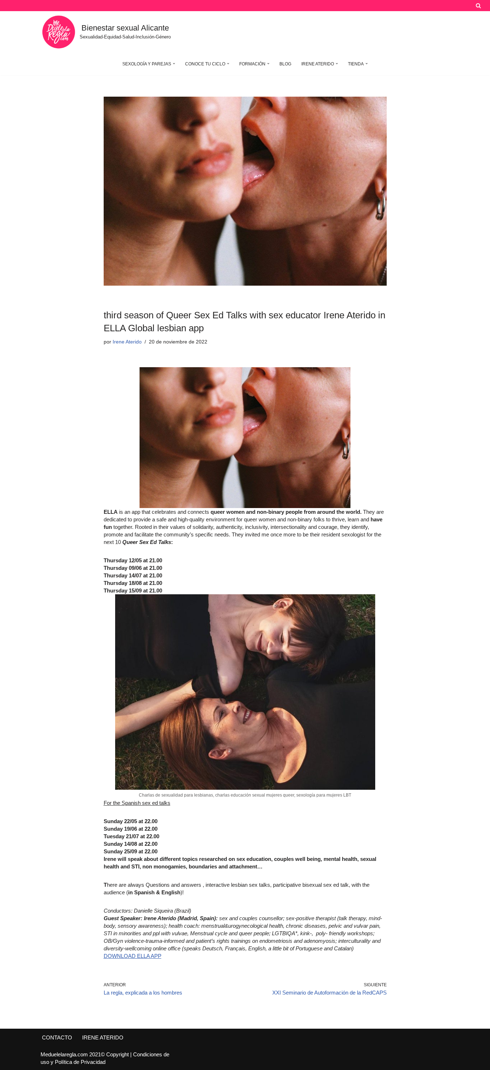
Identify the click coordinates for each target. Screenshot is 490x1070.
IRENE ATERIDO (102, 1037)
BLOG (285, 63)
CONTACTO (57, 1037)
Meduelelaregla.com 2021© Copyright (85, 1054)
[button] (174, 64)
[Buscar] (478, 5)
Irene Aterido (127, 342)
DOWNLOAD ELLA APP (132, 956)
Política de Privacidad (80, 1062)
